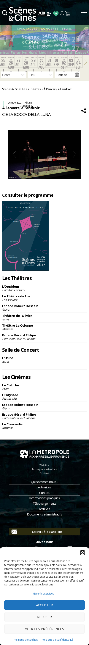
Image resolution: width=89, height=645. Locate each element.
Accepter (44, 605)
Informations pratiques (44, 498)
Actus (41, 13)
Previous (14, 154)
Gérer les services (43, 593)
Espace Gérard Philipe (19, 337)
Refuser (44, 617)
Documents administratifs (44, 514)
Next (74, 154)
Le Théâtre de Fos (16, 298)
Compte (61, 13)
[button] (82, 553)
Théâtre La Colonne (17, 327)
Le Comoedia (12, 426)
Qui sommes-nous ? (44, 482)
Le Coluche (10, 387)
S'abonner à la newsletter (47, 532)
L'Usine (7, 359)
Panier (68, 13)
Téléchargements (44, 503)
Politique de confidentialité (57, 640)
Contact (44, 493)
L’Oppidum (13, 288)
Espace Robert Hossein (20, 307)
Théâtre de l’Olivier (17, 317)
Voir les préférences (44, 629)
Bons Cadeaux (48, 13)
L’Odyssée (10, 396)
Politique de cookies (26, 640)
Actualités (44, 487)
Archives (44, 509)
